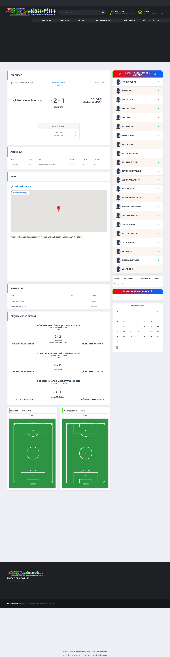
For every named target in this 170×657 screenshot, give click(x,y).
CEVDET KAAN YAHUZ (131, 233)
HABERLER (64, 20)
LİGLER (81, 20)
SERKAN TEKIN (128, 109)
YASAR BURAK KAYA (130, 216)
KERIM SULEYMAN (130, 162)
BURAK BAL (127, 91)
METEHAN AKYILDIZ (130, 260)
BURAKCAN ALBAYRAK (131, 207)
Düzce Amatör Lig (14, 603)
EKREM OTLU (128, 144)
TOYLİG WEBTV (128, 20)
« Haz (117, 347)
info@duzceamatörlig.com (124, 13)
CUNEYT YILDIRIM (129, 82)
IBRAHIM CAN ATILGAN (132, 171)
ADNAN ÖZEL (128, 269)
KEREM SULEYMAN (130, 153)
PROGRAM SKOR (103, 20)
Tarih (116, 278)
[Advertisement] (85, 42)
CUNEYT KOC (127, 100)
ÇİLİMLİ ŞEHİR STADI (21, 186)
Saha (157, 278)
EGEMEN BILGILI (129, 189)
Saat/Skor (145, 278)
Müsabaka (128, 278)
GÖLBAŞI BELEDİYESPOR (18, 306)
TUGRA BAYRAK (128, 224)
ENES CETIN (127, 251)
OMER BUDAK (128, 135)
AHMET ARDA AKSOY (131, 180)
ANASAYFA (46, 20)
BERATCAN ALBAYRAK (131, 198)
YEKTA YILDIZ (128, 118)
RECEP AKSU (127, 126)
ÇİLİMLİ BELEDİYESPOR (18, 301)
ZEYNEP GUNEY (128, 242)
